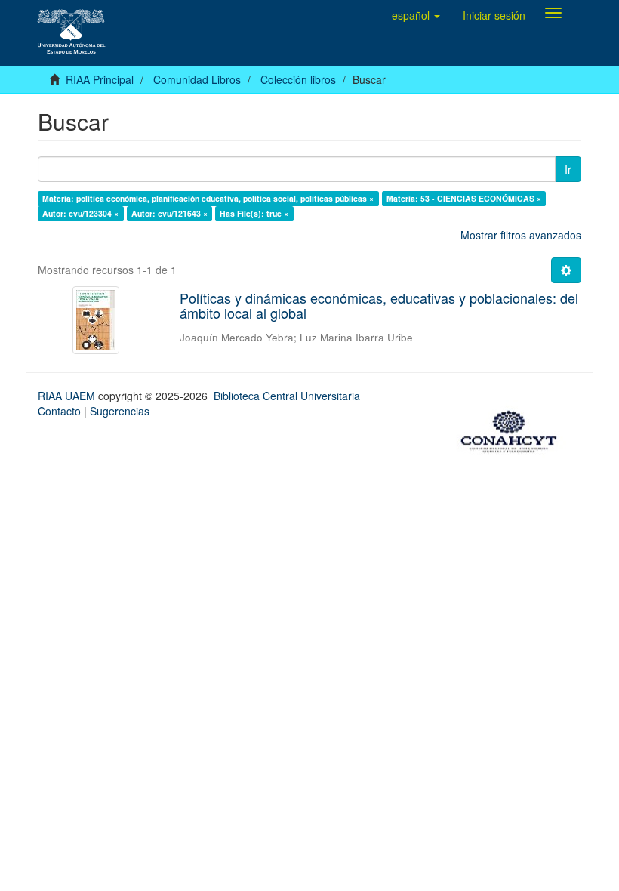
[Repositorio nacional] (513, 429)
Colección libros (298, 79)
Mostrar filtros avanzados (520, 234)
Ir (568, 169)
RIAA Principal (100, 79)
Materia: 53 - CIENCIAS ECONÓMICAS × (463, 198)
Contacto (59, 410)
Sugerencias (119, 410)
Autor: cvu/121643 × (169, 213)
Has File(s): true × (254, 213)
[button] (415, 15)
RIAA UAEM (68, 395)
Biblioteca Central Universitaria (287, 395)
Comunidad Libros (197, 79)
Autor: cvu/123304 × (80, 213)
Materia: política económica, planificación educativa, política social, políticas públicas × (208, 198)
